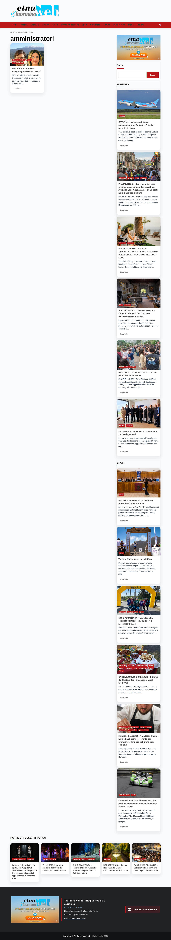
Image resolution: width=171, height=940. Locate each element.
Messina (29, 60)
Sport (84, 25)
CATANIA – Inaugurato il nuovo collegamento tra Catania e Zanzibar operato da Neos (136, 125)
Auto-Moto (95, 25)
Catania (15, 60)
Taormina (122, 243)
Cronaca (35, 25)
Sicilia (55, 25)
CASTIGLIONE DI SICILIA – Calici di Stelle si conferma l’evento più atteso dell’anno (146, 867)
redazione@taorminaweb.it (76, 914)
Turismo (45, 25)
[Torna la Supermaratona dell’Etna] (139, 541)
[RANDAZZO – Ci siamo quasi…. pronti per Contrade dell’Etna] (139, 355)
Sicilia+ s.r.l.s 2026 (100, 935)
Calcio (121, 668)
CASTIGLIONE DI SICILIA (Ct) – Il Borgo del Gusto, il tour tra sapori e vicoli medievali (138, 680)
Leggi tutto (18, 89)
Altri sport (131, 665)
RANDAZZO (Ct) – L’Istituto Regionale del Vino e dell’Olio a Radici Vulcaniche (115, 867)
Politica (24, 25)
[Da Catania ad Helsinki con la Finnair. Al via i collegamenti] (139, 413)
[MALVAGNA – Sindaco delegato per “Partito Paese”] (27, 54)
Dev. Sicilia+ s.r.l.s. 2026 (75, 918)
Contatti (140, 25)
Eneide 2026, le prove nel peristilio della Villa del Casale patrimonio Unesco (54, 867)
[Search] (160, 25)
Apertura (130, 178)
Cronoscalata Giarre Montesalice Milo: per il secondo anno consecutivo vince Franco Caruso (137, 803)
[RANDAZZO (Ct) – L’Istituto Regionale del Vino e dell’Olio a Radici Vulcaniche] (116, 852)
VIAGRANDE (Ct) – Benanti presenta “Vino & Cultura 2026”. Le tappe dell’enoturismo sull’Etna (136, 314)
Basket (151, 665)
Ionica (22, 60)
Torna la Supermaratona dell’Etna (135, 559)
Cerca (120, 65)
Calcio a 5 (129, 668)
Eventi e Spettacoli (70, 25)
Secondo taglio (18, 62)
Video (121, 671)
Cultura (106, 25)
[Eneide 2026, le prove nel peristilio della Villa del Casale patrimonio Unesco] (55, 852)
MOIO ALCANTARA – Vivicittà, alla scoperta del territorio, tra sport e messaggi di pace (135, 621)
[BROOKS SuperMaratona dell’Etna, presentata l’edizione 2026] (139, 483)
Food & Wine (119, 25)
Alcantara (122, 178)
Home (15, 25)
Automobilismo (141, 665)
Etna (137, 178)
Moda (131, 25)
